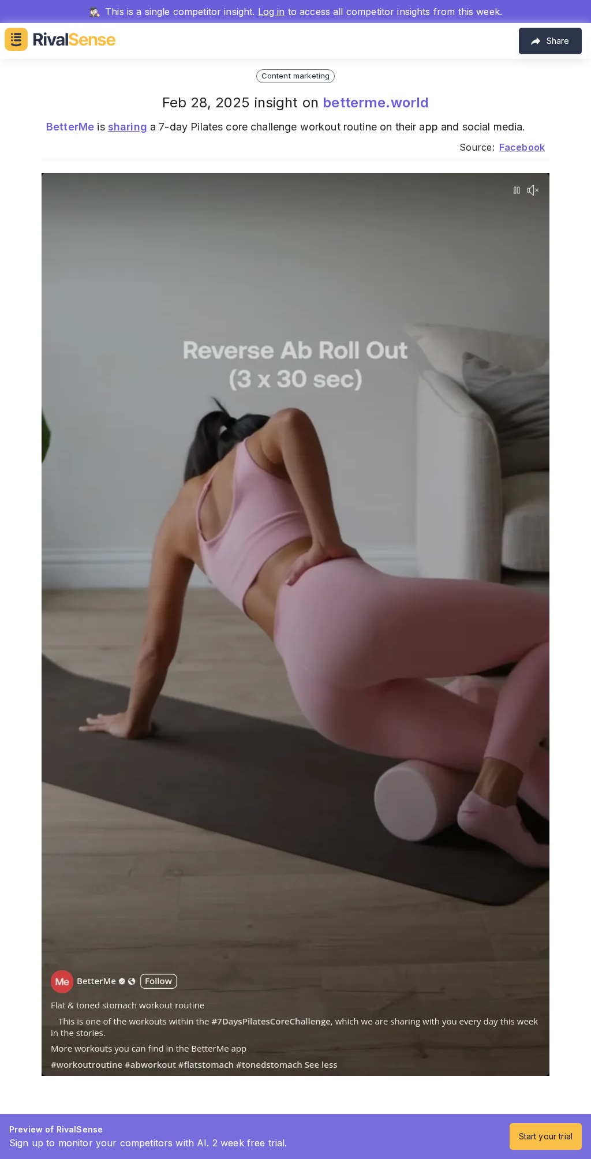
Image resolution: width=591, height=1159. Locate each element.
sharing (127, 127)
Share (558, 40)
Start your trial (546, 1136)
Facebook (522, 147)
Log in (271, 11)
